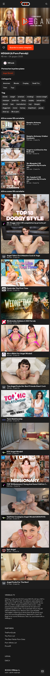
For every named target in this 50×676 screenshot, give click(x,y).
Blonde (16, 83)
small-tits (15, 100)
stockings (30, 97)
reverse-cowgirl (41, 97)
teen (12, 104)
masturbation (21, 104)
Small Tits (36, 83)
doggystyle (6, 108)
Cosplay (26, 83)
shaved (5, 104)
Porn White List (11, 643)
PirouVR (8, 646)
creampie (6, 100)
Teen (5, 88)
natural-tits (41, 100)
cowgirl (12, 97)
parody (41, 108)
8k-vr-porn (15, 112)
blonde (5, 97)
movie (15, 108)
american (21, 97)
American (6, 83)
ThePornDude (10, 632)
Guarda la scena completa (20, 47)
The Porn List (10, 636)
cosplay (31, 100)
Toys (12, 88)
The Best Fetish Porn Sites (15, 639)
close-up (6, 112)
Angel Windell (8, 73)
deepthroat (32, 108)
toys (30, 104)
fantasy (22, 108)
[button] (46, 4)
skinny (23, 100)
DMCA (7, 660)
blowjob (37, 104)
